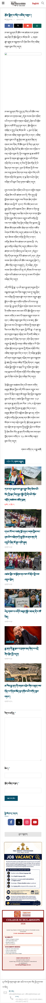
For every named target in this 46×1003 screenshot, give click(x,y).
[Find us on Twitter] (19, 822)
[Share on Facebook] (9, 26)
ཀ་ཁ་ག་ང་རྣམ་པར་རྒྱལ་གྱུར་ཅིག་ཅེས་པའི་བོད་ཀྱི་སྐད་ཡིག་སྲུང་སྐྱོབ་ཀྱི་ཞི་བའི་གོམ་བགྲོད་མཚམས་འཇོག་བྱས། (22, 494)
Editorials (10, 604)
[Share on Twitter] (18, 26)
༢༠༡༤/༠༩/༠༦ (20, 20)
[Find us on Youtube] (35, 822)
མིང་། (7, 768)
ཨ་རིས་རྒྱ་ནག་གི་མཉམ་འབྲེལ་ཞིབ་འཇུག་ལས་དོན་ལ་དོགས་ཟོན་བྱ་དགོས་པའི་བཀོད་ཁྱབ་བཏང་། (23, 691)
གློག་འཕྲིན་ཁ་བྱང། (12, 783)
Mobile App (10, 482)
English (35, 3)
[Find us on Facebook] (11, 822)
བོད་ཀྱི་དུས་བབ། (8, 20)
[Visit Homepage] (18, 4)
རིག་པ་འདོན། (10, 713)
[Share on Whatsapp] (37, 26)
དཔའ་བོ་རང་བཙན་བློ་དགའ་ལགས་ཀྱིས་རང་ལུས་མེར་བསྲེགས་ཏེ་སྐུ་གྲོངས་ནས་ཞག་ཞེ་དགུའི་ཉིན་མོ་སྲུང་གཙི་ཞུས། (22, 537)
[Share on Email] (27, 26)
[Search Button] (42, 4)
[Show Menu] (3, 4)
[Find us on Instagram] (27, 822)
